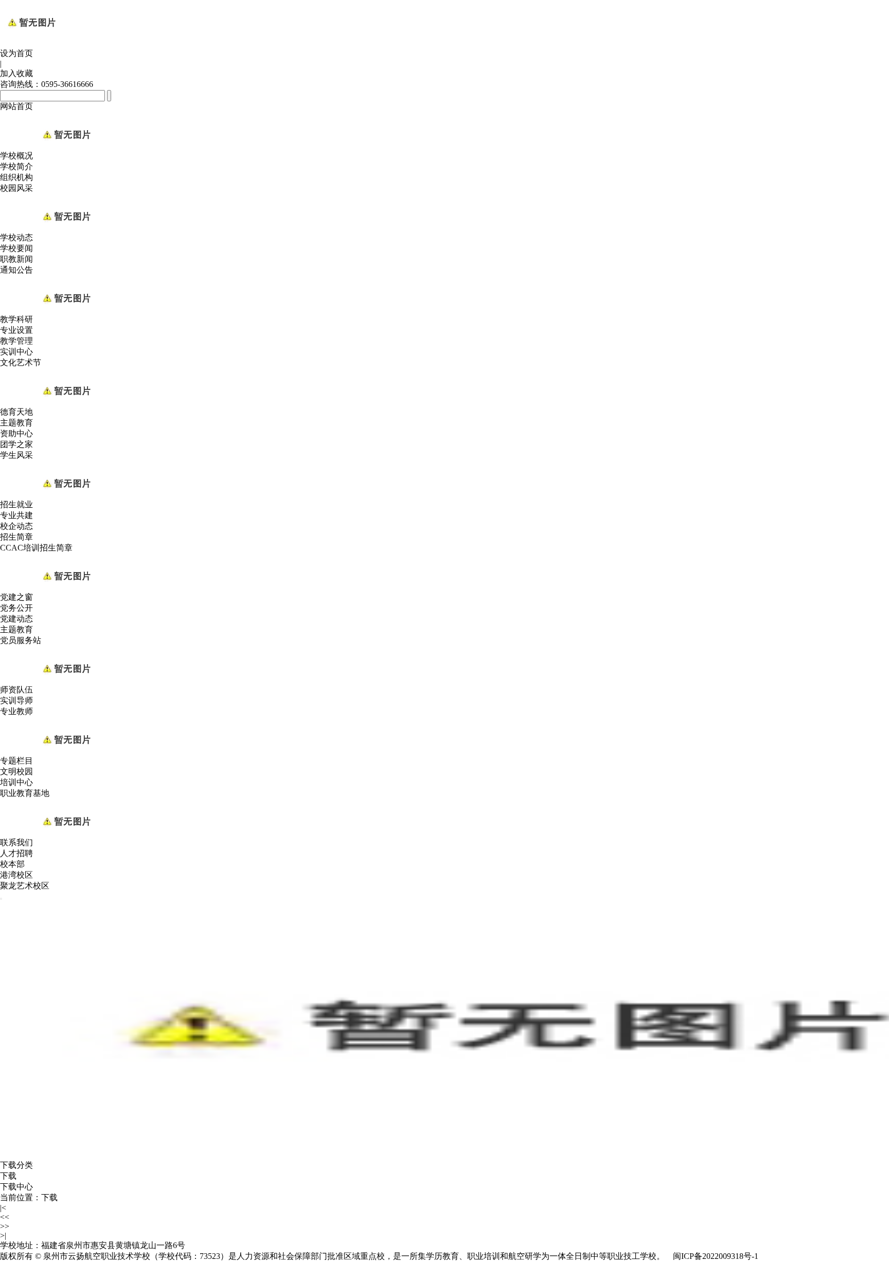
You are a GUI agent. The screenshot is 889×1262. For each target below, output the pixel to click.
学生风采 (16, 455)
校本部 (12, 864)
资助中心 (16, 433)
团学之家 (16, 444)
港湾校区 (16, 874)
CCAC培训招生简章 (36, 547)
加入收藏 (16, 73)
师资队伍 (16, 689)
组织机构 (16, 177)
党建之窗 (16, 597)
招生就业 (16, 504)
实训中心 (16, 351)
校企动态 (16, 526)
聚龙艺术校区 (24, 885)
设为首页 (16, 53)
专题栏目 (16, 760)
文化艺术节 (20, 362)
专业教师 (16, 711)
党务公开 (16, 607)
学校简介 (16, 166)
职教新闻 (16, 259)
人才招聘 (16, 853)
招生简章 (16, 536)
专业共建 (16, 515)
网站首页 (16, 106)
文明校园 (16, 771)
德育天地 (16, 411)
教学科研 (16, 319)
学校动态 (16, 237)
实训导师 (16, 700)
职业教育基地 (24, 793)
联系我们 (16, 842)
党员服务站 (20, 640)
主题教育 (16, 422)
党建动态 (16, 618)
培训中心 (16, 782)
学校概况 (16, 155)
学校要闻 (16, 248)
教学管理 (16, 340)
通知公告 (16, 269)
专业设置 (16, 330)
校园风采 (16, 188)
